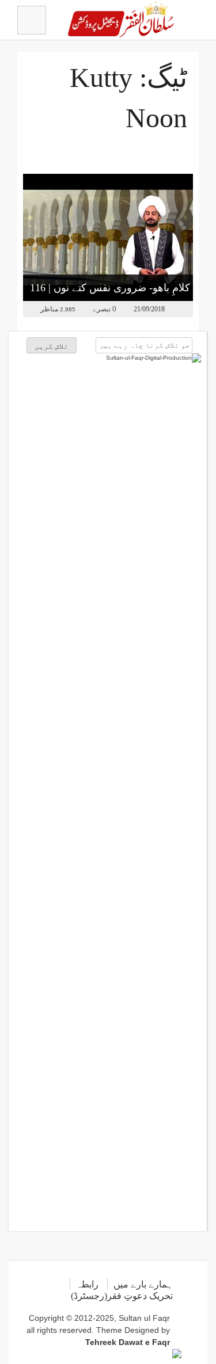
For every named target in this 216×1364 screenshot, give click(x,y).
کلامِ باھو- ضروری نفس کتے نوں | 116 (110, 288)
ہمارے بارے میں (143, 1284)
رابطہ (87, 1284)
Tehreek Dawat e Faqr (127, 1342)
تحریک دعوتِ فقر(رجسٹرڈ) (122, 1296)
